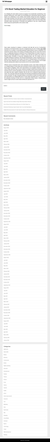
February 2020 (6, 337)
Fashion (5, 374)
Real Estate (6, 409)
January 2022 (6, 274)
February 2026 (6, 144)
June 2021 (6, 293)
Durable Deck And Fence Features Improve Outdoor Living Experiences (18, 98)
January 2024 (6, 210)
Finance (5, 376)
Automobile (6, 351)
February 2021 (6, 304)
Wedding (5, 434)
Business (5, 357)
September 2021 (7, 285)
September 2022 (7, 254)
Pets (5, 407)
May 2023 (6, 232)
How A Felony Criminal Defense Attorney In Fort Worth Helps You (17, 104)
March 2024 (6, 205)
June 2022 (6, 263)
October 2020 (6, 315)
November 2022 (7, 249)
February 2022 (6, 271)
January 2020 (6, 340)
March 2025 (6, 174)
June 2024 (6, 196)
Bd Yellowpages (7, 1)
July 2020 (6, 323)
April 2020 (6, 332)
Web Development (7, 432)
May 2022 (6, 265)
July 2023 (6, 227)
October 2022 (6, 252)
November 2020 (7, 312)
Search (5, 85)
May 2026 (6, 136)
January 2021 (6, 307)
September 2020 (7, 318)
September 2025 (7, 158)
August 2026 (6, 127)
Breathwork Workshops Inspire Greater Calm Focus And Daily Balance (18, 107)
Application (6, 349)
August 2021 (6, 287)
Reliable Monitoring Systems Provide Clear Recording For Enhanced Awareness (19, 109)
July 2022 (6, 260)
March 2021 (6, 301)
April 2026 (6, 138)
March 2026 (6, 141)
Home (5, 393)
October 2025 (6, 155)
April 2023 (6, 235)
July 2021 (6, 290)
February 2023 (6, 241)
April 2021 (6, 298)
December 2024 (7, 180)
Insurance (6, 398)
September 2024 (7, 188)
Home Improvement (8, 396)
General (5, 387)
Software (5, 420)
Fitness (5, 379)
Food (5, 382)
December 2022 (7, 246)
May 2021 (6, 296)
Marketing (6, 404)
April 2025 (6, 171)
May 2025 (6, 169)
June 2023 (6, 229)
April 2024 (6, 202)
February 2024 (6, 207)
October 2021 (6, 282)
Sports (5, 423)
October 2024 (6, 185)
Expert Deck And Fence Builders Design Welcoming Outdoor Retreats (17, 101)
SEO (4, 412)
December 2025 (7, 149)
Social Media (6, 418)
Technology (6, 426)
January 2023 (6, 243)
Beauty (5, 354)
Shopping (5, 415)
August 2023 (6, 224)
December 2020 (7, 309)
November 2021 (7, 279)
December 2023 (7, 213)
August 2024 (6, 191)
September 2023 (7, 221)
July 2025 (6, 163)
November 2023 (7, 216)
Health (5, 390)
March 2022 (6, 268)
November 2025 (7, 152)
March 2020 (6, 334)
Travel (5, 429)
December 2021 (7, 276)
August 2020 (6, 321)
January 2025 (6, 177)
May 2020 (6, 329)
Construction (6, 360)
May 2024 (6, 199)
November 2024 (7, 183)
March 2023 (6, 238)
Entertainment (6, 371)
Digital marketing (7, 365)
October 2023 (6, 218)
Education (6, 368)
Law (4, 401)
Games (5, 385)
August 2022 (6, 257)
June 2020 (6, 326)
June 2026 (6, 133)
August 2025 (6, 160)
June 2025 (6, 166)
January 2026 (6, 147)
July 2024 (6, 194)
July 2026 (6, 130)
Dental (5, 363)
